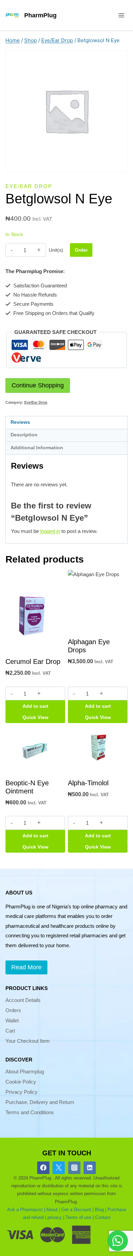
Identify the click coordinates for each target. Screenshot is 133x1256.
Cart (10, 1031)
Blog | (100, 1209)
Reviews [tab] (20, 422)
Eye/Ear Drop (28, 186)
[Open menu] (121, 15)
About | (53, 1209)
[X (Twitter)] (59, 1167)
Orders (13, 1010)
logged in (50, 531)
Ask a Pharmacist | (26, 1209)
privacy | (55, 1217)
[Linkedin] (90, 1167)
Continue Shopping (38, 385)
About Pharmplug (24, 1071)
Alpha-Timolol (88, 783)
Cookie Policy (20, 1082)
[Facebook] (43, 1167)
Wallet (12, 1020)
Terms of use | (79, 1217)
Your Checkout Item (27, 1041)
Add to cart (35, 706)
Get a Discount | (77, 1209)
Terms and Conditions (29, 1112)
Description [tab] (24, 434)
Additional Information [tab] (37, 447)
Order (81, 250)
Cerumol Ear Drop (32, 661)
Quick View (35, 717)
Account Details (23, 1000)
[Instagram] (74, 1167)
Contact (102, 1217)
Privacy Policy (21, 1092)
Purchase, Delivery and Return (39, 1102)
